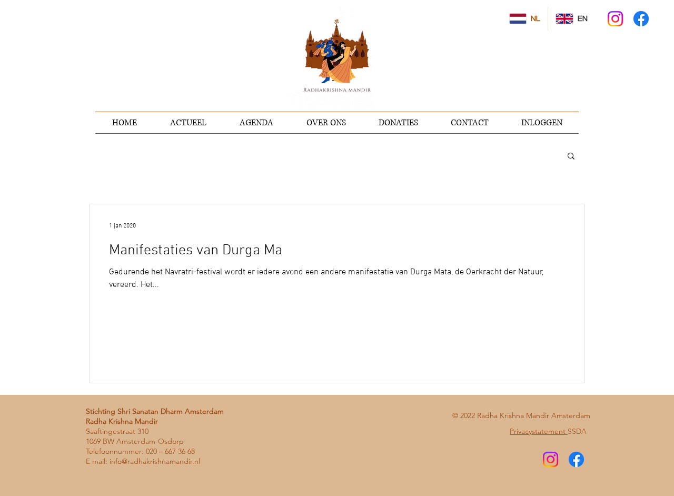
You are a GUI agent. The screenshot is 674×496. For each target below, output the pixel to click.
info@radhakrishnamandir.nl (155, 461)
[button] (571, 156)
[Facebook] (641, 18)
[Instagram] (615, 18)
